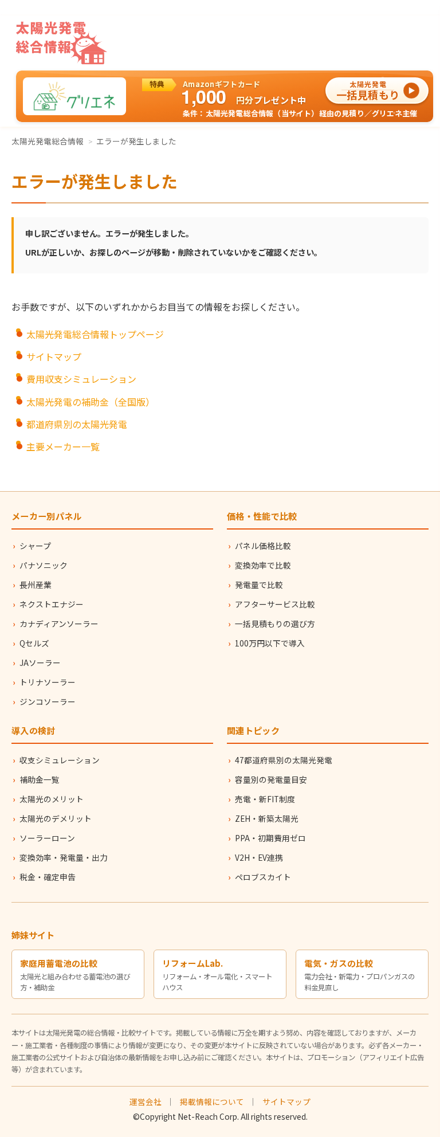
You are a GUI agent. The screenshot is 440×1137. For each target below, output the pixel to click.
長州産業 (35, 584)
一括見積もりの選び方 (275, 623)
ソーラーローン (47, 838)
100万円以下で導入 (270, 643)
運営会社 (145, 1101)
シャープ (35, 545)
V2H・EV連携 (259, 857)
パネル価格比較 (263, 545)
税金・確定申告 (47, 877)
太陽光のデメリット (55, 818)
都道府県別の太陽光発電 (76, 424)
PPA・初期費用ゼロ (270, 838)
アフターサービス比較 (275, 604)
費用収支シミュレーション (81, 379)
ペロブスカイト (263, 877)
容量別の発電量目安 (271, 779)
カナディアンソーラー (59, 623)
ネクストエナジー (51, 604)
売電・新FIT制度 (265, 799)
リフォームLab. (192, 963)
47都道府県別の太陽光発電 (283, 760)
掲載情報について (212, 1101)
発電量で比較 (259, 584)
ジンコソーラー (47, 701)
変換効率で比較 (263, 565)
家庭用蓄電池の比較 (58, 963)
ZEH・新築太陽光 (266, 818)
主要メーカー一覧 (63, 446)
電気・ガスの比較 (338, 963)
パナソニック (43, 565)
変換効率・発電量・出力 (63, 857)
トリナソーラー (47, 682)
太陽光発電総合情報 (47, 141)
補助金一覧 (39, 779)
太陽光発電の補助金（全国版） (90, 402)
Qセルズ (34, 643)
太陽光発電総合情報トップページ (95, 334)
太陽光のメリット (51, 799)
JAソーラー (40, 662)
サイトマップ (53, 356)
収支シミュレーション (59, 760)
